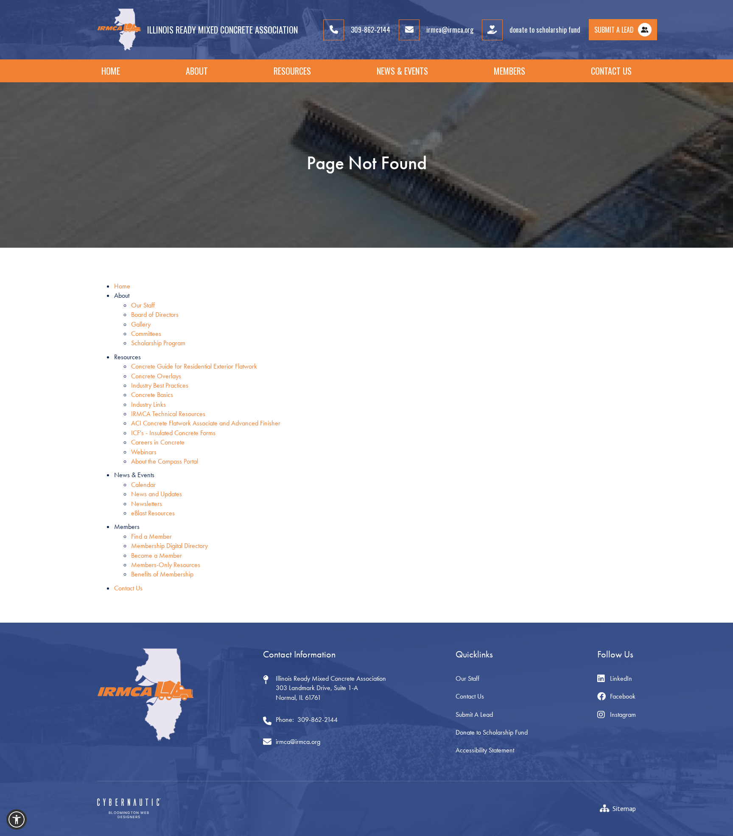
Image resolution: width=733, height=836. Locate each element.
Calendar (143, 484)
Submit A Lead (474, 714)
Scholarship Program (158, 342)
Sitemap (624, 808)
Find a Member (151, 536)
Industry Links (148, 404)
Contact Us (611, 70)
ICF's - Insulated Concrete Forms (173, 432)
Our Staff (143, 305)
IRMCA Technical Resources (168, 413)
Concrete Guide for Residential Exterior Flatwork (194, 366)
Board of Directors (155, 314)
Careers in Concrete (158, 442)
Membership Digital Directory (169, 545)
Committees (146, 333)
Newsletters (146, 503)
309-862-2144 (317, 719)
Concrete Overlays (156, 376)
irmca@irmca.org (298, 741)
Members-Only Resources (165, 564)
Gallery (141, 324)
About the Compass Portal (164, 461)
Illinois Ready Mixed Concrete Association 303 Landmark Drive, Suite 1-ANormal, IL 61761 (331, 688)
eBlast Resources (153, 513)
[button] (197, 70)
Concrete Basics (152, 394)
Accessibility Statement (485, 750)
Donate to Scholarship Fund (492, 732)
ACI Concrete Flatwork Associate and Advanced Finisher (205, 423)
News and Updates (156, 493)
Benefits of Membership (162, 574)
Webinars (144, 451)
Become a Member (156, 555)
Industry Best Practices (159, 385)
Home (110, 70)
